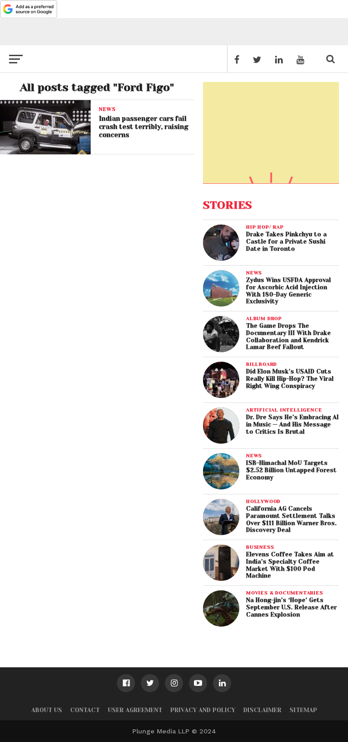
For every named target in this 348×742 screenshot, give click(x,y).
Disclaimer (262, 710)
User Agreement (135, 710)
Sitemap (303, 710)
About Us (46, 710)
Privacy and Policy (202, 710)
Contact (85, 710)
